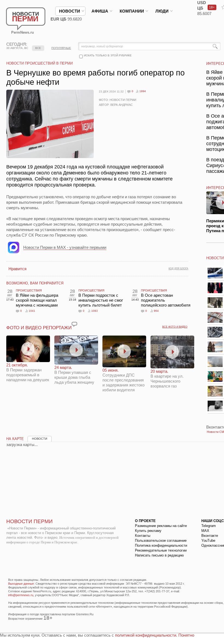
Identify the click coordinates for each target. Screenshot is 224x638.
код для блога (178, 268)
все (38, 47)
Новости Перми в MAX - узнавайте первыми (64, 247)
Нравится (17, 268)
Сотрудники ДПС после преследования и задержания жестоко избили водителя (123, 380)
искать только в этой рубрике (108, 55)
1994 (142, 91)
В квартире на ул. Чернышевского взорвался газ (167, 378)
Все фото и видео (174, 326)
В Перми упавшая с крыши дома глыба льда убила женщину (74, 374)
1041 (32, 310)
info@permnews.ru (20, 595)
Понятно (186, 635)
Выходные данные (21, 583)
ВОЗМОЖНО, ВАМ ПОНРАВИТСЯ (34, 283)
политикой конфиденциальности (145, 635)
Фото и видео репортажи (39, 327)
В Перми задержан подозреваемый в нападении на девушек (27, 372)
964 (156, 310)
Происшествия (29, 290)
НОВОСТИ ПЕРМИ (29, 521)
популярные (61, 47)
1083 (94, 310)
